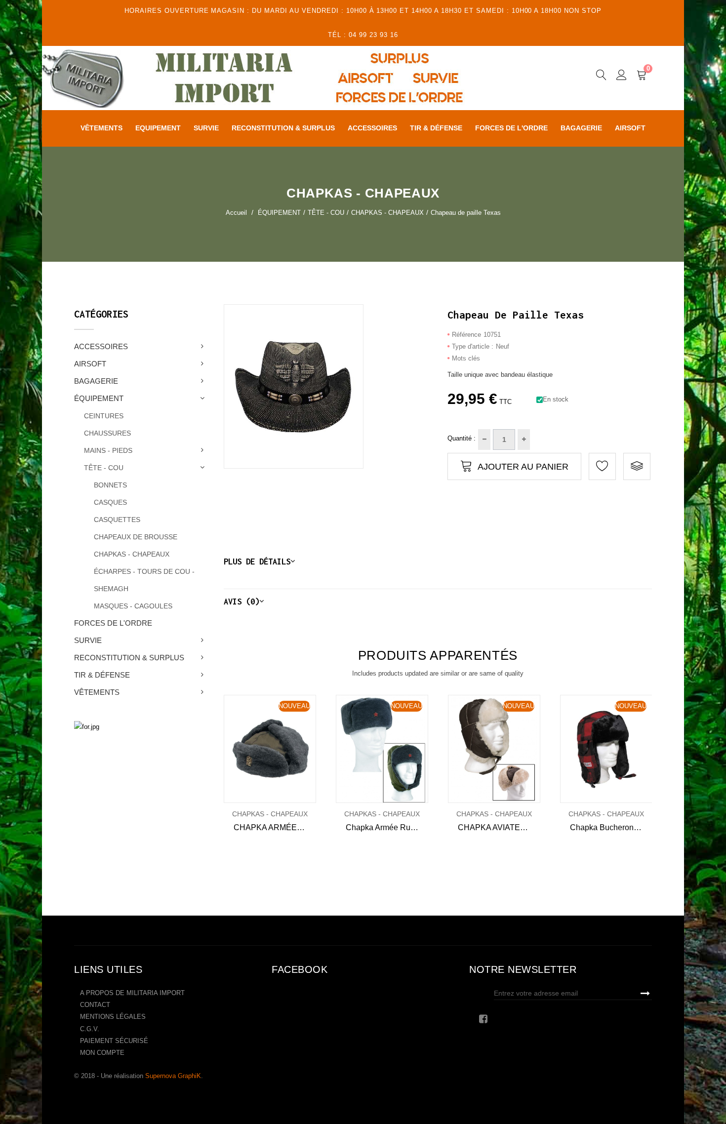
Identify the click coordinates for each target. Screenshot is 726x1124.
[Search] (601, 76)
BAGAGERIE (96, 381)
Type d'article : (472, 346)
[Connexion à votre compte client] (621, 76)
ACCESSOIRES (101, 346)
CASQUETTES (117, 519)
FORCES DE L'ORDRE (113, 623)
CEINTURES (103, 416)
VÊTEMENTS (97, 692)
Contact (95, 1004)
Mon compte (102, 1052)
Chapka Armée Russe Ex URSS (387, 827)
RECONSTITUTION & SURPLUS (129, 657)
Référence (466, 334)
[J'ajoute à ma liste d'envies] (602, 466)
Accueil (236, 212)
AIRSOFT (90, 364)
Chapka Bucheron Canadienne (611, 827)
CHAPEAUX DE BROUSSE (135, 537)
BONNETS (110, 485)
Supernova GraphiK (173, 1076)
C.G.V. (89, 1029)
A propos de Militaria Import (132, 993)
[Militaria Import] (281, 78)
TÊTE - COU (103, 468)
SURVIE (88, 640)
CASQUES (110, 502)
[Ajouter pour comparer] (636, 466)
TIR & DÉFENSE (102, 675)
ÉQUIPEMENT (98, 398)
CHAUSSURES (107, 433)
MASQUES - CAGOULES (133, 606)
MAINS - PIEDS (108, 450)
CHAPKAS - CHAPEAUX (131, 554)
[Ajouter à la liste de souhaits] (237, 749)
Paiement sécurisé (114, 1040)
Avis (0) (241, 601)
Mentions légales (113, 1016)
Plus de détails (257, 561)
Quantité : (461, 438)
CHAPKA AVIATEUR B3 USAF (499, 827)
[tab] (438, 561)
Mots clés (466, 358)
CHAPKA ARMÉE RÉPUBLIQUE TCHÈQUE (275, 827)
